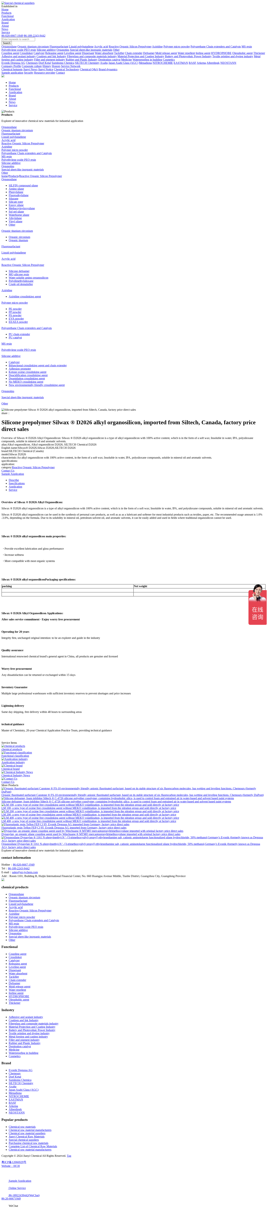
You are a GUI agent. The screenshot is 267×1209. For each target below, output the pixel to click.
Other (4, 172)
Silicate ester (16, 201)
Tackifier (14, 976)
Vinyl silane (15, 221)
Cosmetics (15, 1056)
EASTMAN (16, 1099)
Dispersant (15, 970)
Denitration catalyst (20, 1046)
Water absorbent (18, 973)
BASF (12, 1102)
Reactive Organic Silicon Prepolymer (22, 143)
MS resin (6, 156)
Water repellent (17, 989)
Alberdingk (15, 1109)
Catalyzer (14, 362)
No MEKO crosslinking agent (26, 381)
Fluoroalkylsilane (19, 195)
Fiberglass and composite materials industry (33, 1023)
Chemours (15, 1073)
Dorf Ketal (15, 1076)
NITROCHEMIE (19, 1096)
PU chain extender (19, 334)
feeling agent (16, 993)
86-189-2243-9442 (34, 35)
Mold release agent (19, 986)
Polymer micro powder (14, 149)
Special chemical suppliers (24, 1139)
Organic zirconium (19, 237)
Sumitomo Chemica (20, 1079)
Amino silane (16, 188)
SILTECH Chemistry (21, 1083)
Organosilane (9, 127)
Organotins (7, 166)
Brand (5, 22)
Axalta (12, 1086)
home (4, 176)
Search (6, 43)
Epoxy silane (16, 205)
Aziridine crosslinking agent (25, 296)
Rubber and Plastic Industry (25, 1043)
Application (8, 19)
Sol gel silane (16, 211)
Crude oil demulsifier (21, 284)
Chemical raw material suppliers (27, 1133)
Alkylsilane (15, 218)
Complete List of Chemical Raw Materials (33, 1146)
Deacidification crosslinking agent (28, 375)
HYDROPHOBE (19, 996)
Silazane (13, 198)
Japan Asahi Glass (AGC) (24, 1089)
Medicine (14, 1049)
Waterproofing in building (23, 1052)
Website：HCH (10, 1165)
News (4, 29)
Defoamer (14, 983)
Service (5, 32)
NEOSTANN (17, 1112)
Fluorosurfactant (10, 133)
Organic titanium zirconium (17, 130)
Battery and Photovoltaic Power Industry (32, 1030)
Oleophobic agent (19, 999)
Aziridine (6, 146)
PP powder (15, 312)
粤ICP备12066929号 (13, 1162)
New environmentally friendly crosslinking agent (37, 385)
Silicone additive (11, 163)
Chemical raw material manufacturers (30, 1130)
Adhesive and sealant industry (26, 1017)
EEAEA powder (18, 321)
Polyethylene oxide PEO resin (18, 159)
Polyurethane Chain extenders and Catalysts (26, 153)
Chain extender (17, 980)
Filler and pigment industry (24, 1039)
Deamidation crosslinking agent (27, 378)
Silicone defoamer (19, 271)
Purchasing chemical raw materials (28, 1143)
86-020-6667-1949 (12, 35)
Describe (14, 480)
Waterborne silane (19, 214)
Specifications (17, 483)
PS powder (15, 315)
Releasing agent (18, 963)
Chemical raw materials (22, 1126)
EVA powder (16, 318)
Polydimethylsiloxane (21, 280)
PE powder (15, 308)
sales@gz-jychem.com (25, 872)
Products (6, 12)
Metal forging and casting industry (28, 1036)
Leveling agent (17, 966)
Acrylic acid (8, 140)
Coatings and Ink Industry (24, 1020)
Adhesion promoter (20, 368)
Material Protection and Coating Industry (32, 1026)
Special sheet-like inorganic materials (22, 169)
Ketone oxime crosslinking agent (27, 371)
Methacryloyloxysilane (22, 208)
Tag (69, 1155)
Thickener (14, 1002)
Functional (7, 16)
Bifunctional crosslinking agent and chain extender (38, 365)
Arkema (13, 1106)
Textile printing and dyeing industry (29, 1033)
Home (5, 9)
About (5, 25)
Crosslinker (15, 957)
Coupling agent (17, 953)
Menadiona (15, 1093)
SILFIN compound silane (23, 185)
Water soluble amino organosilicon (28, 277)
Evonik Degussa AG (21, 1070)
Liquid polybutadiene (13, 136)
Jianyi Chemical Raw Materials (26, 1136)
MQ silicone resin (19, 274)
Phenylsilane (16, 192)
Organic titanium (18, 240)
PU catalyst (15, 337)
